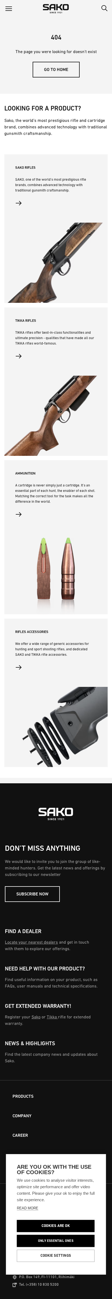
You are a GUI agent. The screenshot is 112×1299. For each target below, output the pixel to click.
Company (22, 1116)
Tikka (52, 1017)
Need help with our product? (45, 969)
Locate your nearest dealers (31, 942)
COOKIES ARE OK (56, 1226)
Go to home (56, 70)
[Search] (104, 9)
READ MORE (27, 1208)
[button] (8, 8)
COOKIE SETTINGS (56, 1256)
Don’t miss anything (42, 849)
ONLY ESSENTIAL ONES (55, 1241)
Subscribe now (32, 894)
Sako (36, 1017)
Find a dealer (23, 931)
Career (20, 1136)
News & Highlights (30, 1044)
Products (23, 1097)
